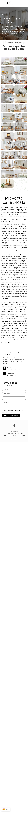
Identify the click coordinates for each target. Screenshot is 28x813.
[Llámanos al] (4, 373)
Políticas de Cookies (8, 412)
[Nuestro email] (4, 368)
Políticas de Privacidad (16, 410)
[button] (24, 3)
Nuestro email (11, 367)
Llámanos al (10, 373)
